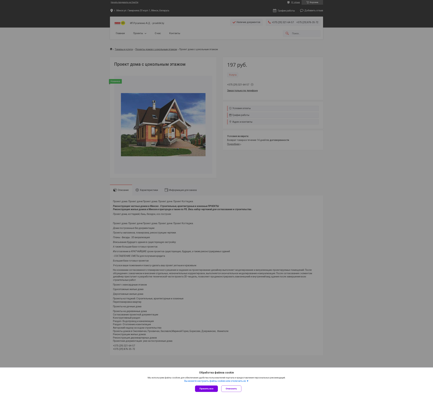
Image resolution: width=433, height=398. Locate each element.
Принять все (206, 388)
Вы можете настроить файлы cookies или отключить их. (215, 381)
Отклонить (231, 388)
